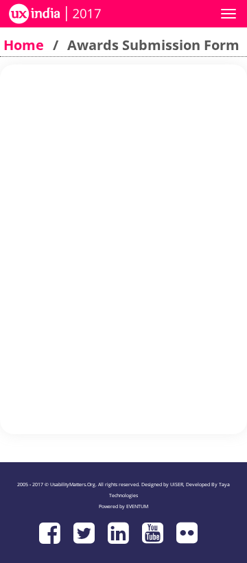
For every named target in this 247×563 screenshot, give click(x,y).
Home (23, 45)
